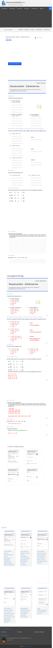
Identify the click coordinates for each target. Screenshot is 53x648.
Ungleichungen (7, 561)
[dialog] (26, 280)
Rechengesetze (23, 556)
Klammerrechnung (24, 553)
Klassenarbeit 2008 (9, 588)
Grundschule (4, 8)
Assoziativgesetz (41, 558)
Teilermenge (7, 613)
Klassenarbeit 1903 (25, 588)
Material (41, 8)
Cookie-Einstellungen (39, 632)
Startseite (21, 29)
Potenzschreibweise (8, 554)
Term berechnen (8, 611)
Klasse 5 (33, 29)
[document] (25, 280)
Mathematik (39, 29)
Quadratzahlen (23, 616)
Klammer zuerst (11, 616)
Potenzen (6, 553)
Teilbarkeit (6, 622)
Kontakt (19, 632)
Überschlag (23, 615)
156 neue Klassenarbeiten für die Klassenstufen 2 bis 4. (19, 638)
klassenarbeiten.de (27, 646)
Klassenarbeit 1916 (25, 531)
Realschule (19, 8)
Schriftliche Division (25, 610)
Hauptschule (12, 8)
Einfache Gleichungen (9, 564)
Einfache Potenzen (41, 559)
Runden (6, 556)
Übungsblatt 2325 (42, 588)
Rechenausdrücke (8, 563)
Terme (38, 608)
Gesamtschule (34, 8)
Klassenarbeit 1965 (42, 531)
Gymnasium (26, 8)
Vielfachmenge (7, 620)
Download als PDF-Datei (14, 63)
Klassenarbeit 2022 (9, 531)
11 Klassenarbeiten (7, 30)
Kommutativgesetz (41, 554)
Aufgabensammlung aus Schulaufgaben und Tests (41, 611)
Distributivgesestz (41, 556)
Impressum (3, 632)
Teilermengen (7, 618)
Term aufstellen (7, 551)
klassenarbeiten (15, 2)
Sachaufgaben (23, 559)
